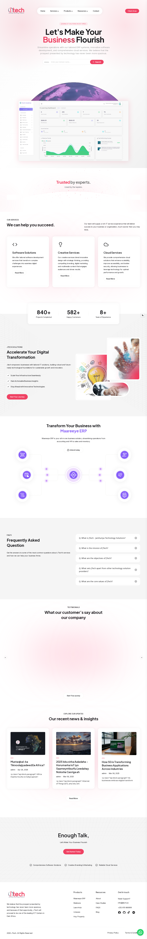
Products (67, 11)
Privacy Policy (113, 933)
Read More (19, 273)
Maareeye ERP (79, 898)
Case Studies (101, 903)
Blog (97, 912)
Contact (96, 11)
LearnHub (78, 907)
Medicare (77, 903)
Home (42, 11)
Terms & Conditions (132, 933)
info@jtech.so (123, 903)
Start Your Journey (17, 397)
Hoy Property (79, 916)
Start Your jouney (73, 696)
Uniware (77, 912)
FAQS (98, 907)
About (98, 898)
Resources (82, 11)
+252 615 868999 (125, 907)
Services (53, 11)
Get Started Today (73, 852)
